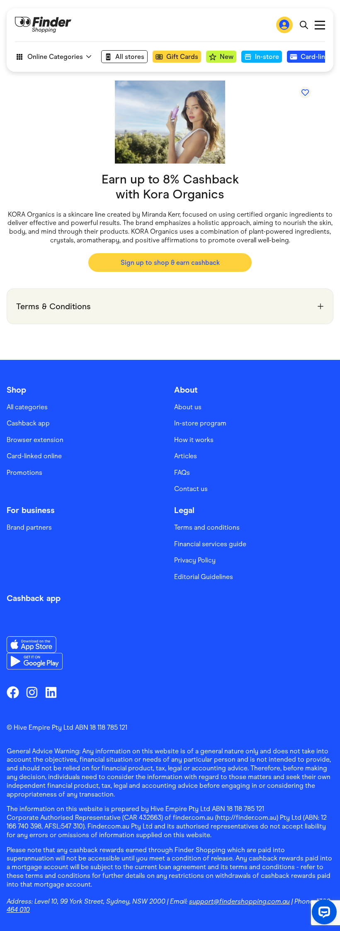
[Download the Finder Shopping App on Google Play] (35, 661)
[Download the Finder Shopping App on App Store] (35, 644)
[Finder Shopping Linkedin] (51, 692)
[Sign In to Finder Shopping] (284, 25)
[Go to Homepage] (43, 25)
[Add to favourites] (305, 92)
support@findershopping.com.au (239, 901)
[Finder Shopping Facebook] (13, 692)
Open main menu (320, 25)
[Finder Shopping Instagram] (32, 692)
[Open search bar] (303, 25)
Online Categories (55, 57)
